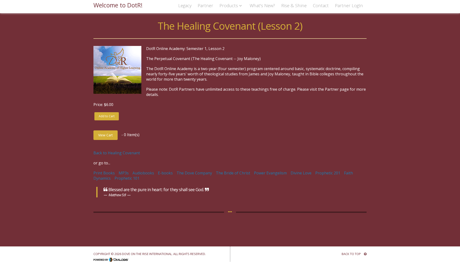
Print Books (104, 173)
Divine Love (301, 173)
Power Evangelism (270, 173)
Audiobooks (143, 173)
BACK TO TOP (352, 254)
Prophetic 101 (127, 178)
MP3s (124, 173)
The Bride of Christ (233, 173)
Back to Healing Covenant (116, 153)
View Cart (105, 135)
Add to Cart (107, 116)
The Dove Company (194, 173)
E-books (165, 173)
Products (229, 5)
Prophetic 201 (327, 173)
